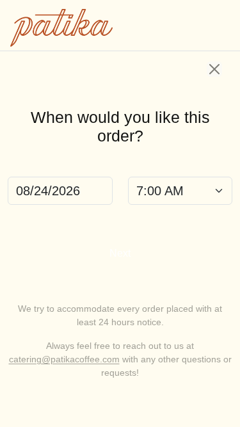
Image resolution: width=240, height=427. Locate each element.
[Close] (214, 69)
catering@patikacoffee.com (64, 359)
